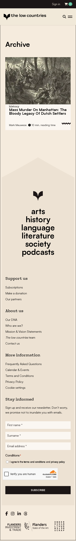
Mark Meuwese (18, 125)
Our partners (13, 299)
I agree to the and (37, 461)
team (20, 337)
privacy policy (58, 461)
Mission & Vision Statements (23, 331)
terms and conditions (34, 461)
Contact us (12, 343)
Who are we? (14, 325)
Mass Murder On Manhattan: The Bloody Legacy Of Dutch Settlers (38, 111)
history (38, 219)
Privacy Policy (14, 382)
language (38, 227)
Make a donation (16, 293)
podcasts (38, 252)
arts (38, 211)
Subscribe (38, 490)
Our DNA (11, 320)
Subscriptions (14, 287)
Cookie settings (15, 387)
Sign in (56, 4)
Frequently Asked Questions (23, 364)
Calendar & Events (17, 370)
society (38, 243)
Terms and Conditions (19, 376)
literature (38, 235)
